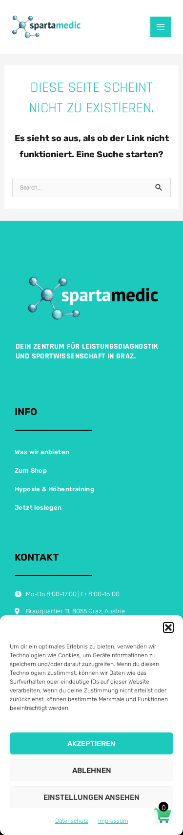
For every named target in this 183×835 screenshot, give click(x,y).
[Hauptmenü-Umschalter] (160, 27)
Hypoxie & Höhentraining (54, 489)
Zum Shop (31, 470)
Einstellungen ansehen (91, 797)
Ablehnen (91, 770)
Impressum (113, 820)
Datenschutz (71, 820)
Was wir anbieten (42, 452)
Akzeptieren (91, 743)
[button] (168, 627)
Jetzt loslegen (38, 507)
